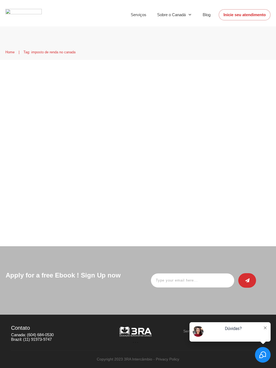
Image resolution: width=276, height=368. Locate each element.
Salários (118, 100)
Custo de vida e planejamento (70, 100)
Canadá (37, 100)
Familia (103, 100)
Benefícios (20, 100)
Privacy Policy (167, 359)
